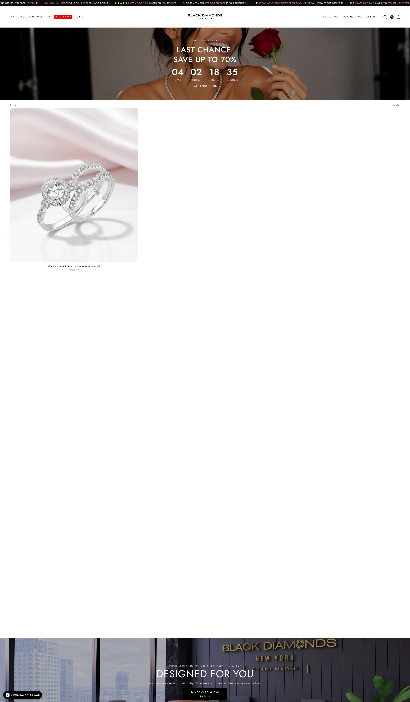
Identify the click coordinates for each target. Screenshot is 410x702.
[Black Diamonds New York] (205, 17)
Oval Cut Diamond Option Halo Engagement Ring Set (74, 266)
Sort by (13, 105)
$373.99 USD (74, 270)
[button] (31, 17)
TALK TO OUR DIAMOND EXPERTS (205, 694)
